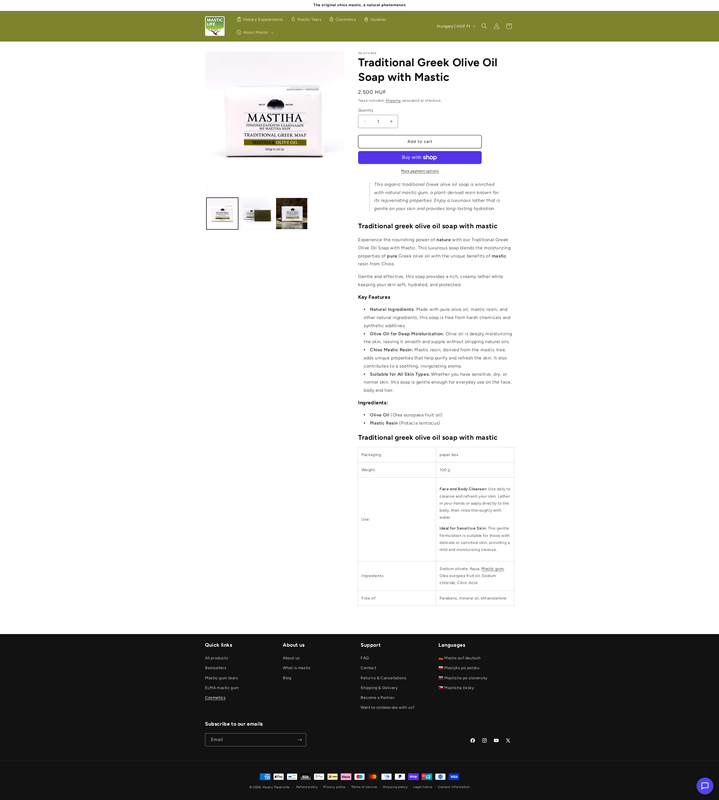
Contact (368, 667)
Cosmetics (215, 697)
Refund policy (307, 787)
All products (216, 658)
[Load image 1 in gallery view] (222, 213)
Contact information (454, 787)
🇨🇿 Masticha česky (456, 687)
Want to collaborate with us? (388, 707)
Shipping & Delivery (379, 687)
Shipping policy (395, 787)
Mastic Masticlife (276, 787)
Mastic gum (492, 568)
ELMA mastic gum (222, 687)
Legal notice (422, 787)
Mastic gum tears (221, 678)
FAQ (365, 658)
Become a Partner (378, 697)
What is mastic (297, 667)
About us (291, 658)
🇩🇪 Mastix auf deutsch (459, 658)
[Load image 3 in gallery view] (292, 213)
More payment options (420, 171)
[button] (254, 32)
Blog (287, 678)
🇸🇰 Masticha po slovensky (463, 678)
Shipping (393, 100)
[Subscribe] (299, 739)
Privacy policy (334, 787)
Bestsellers (216, 667)
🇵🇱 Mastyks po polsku (458, 667)
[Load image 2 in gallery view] (257, 213)
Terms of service (364, 787)
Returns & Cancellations (384, 678)
